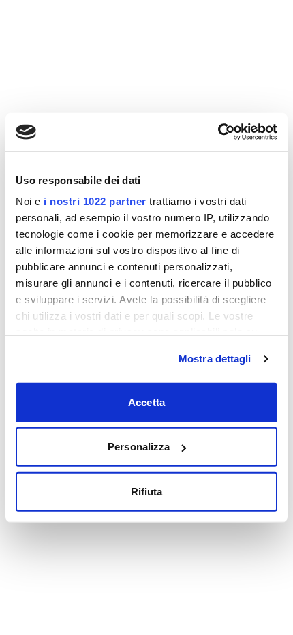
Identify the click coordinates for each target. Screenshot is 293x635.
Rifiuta (147, 491)
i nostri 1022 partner (95, 201)
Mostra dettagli (215, 359)
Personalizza (139, 446)
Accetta (146, 401)
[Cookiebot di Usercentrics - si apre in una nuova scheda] (217, 132)
